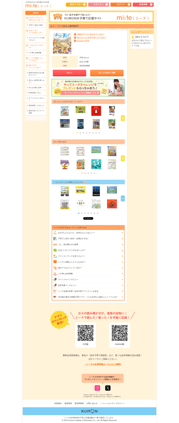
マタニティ (98, 4)
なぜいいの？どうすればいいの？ (72, 250)
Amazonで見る (83, 41)
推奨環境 (68, 403)
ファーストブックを (36, 39)
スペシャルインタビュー (68, 279)
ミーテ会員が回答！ (78, 291)
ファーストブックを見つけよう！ (72, 256)
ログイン (121, 4)
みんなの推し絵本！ (36, 87)
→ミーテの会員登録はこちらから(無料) (102, 364)
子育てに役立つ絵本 (36, 25)
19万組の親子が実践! (87, 297)
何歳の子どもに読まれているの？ (91, 34)
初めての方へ (76, 4)
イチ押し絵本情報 (65, 274)
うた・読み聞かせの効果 (68, 244)
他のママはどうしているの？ (70, 268)
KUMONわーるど (35, 93)
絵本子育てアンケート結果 (36, 112)
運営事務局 (79, 403)
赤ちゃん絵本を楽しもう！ (36, 81)
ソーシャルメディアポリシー (113, 403)
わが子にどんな (76, 233)
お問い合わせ (91, 403)
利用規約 (58, 403)
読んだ (69, 73)
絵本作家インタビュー (67, 285)
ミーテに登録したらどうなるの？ (72, 262)
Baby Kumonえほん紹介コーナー (36, 74)
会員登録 (143, 4)
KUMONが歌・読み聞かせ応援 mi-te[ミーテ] (37, 4)
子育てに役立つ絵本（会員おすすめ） (73, 238)
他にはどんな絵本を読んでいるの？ (91, 37)
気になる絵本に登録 (107, 73)
